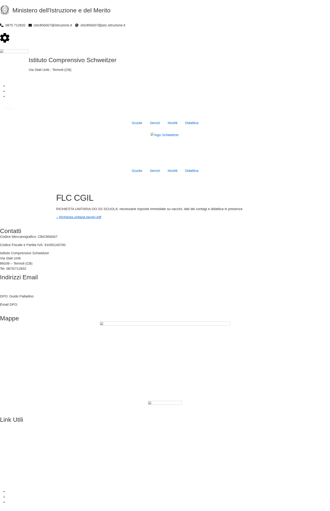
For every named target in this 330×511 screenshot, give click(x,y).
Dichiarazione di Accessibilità (22, 475)
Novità (172, 123)
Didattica (191, 123)
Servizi (155, 123)
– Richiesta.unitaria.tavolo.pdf (78, 217)
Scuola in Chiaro (12, 450)
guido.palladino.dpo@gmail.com (43, 304)
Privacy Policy (10, 466)
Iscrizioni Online (12, 433)
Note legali (8, 483)
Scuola (137, 123)
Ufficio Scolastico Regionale (21, 442)
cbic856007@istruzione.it (19, 283)
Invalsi (5, 458)
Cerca (8, 108)
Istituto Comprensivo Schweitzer (72, 60)
